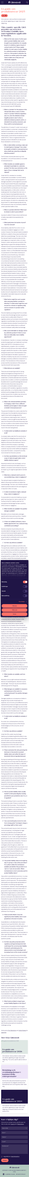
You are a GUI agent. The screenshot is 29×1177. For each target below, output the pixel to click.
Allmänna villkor (10, 1174)
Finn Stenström (12, 1030)
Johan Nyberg (22, 1030)
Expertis (13, 1124)
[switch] (25, 586)
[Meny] (2, 2)
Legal (14, 1171)
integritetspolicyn (15, 1156)
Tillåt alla (14, 606)
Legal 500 (3, 1032)
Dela (3, 15)
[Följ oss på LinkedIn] (3, 1174)
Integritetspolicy (21, 1174)
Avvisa (14, 614)
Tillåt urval (14, 610)
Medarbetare (20, 1124)
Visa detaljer (22, 601)
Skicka (5, 1160)
